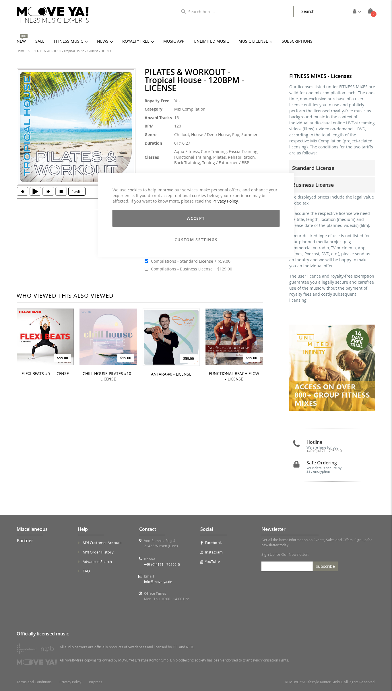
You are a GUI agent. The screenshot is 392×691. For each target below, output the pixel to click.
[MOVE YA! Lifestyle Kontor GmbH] (53, 15)
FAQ (86, 571)
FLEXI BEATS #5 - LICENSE (45, 373)
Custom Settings (196, 239)
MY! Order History (98, 552)
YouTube (212, 561)
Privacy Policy (225, 201)
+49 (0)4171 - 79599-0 (324, 450)
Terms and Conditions (34, 682)
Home (21, 51)
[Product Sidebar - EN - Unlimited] (332, 368)
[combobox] (236, 11)
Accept (196, 218)
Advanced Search (97, 561)
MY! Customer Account (102, 542)
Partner (25, 540)
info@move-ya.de (158, 581)
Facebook (213, 542)
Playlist (77, 191)
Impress (95, 682)
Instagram (214, 552)
